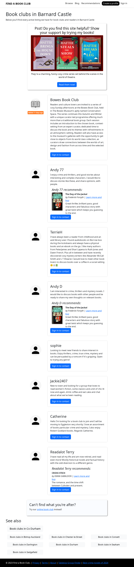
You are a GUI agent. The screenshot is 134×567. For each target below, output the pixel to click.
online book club (45, 509)
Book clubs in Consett (109, 537)
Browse (69, 3)
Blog (77, 3)
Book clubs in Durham (67, 544)
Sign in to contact (60, 154)
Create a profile (110, 3)
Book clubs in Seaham (109, 544)
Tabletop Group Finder (69, 562)
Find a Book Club (18, 3)
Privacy (36, 562)
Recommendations (90, 3)
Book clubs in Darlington (25, 544)
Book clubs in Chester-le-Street (67, 537)
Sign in (124, 3)
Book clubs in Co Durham (25, 528)
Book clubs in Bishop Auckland (25, 537)
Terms (45, 562)
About (53, 562)
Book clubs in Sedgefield (25, 552)
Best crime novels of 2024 (95, 562)
